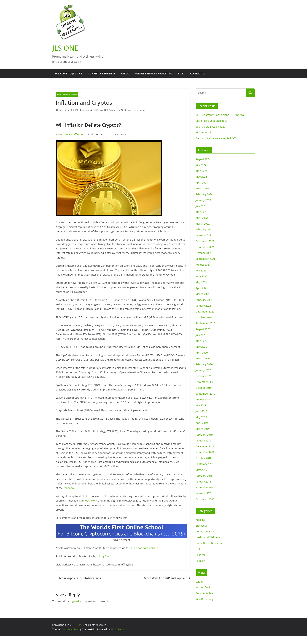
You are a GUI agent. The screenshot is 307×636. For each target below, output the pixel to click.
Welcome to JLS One (68, 73)
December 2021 (205, 241)
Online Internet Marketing (153, 73)
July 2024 (201, 165)
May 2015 (201, 469)
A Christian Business (101, 73)
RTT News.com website (144, 548)
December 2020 (205, 311)
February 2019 (204, 434)
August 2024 (203, 159)
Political (200, 555)
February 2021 (204, 299)
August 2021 (203, 264)
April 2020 (202, 352)
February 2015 (204, 475)
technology (90, 500)
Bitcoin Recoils (204, 132)
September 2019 (205, 393)
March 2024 (203, 188)
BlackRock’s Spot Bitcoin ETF (212, 120)
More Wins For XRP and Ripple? (165, 578)
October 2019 (204, 387)
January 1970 (203, 493)
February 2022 (204, 229)
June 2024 (201, 171)
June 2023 (201, 212)
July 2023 (201, 206)
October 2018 (204, 458)
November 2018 (205, 452)
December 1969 (205, 499)
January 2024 (203, 200)
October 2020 (204, 317)
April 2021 (202, 288)
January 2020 (203, 370)
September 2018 (205, 464)
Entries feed (203, 587)
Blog (181, 73)
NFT (198, 549)
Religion (200, 560)
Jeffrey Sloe (103, 556)
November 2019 (205, 382)
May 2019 (201, 417)
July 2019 (201, 405)
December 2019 (205, 376)
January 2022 (203, 235)
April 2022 (202, 217)
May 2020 (201, 346)
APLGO (125, 73)
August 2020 (203, 329)
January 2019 (203, 440)
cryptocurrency (139, 110)
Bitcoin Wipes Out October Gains (78, 578)
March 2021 (203, 294)
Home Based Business (67, 94)
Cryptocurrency (205, 531)
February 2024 (204, 194)
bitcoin (127, 110)
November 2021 (205, 247)
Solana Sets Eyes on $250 (210, 126)
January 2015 (203, 481)
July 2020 (201, 335)
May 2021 (201, 282)
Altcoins (200, 519)
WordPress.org (204, 599)
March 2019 (203, 428)
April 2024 (202, 182)
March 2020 (203, 358)
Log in (199, 581)
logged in (76, 601)
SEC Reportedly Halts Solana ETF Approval (220, 115)
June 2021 (201, 276)
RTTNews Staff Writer (72, 134)
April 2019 (202, 423)
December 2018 (205, 446)
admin (85, 110)
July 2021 (201, 270)
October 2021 (204, 253)
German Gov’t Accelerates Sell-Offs (216, 138)
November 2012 (205, 487)
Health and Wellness (208, 537)
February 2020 (204, 364)
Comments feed (205, 593)
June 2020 (201, 341)
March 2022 (203, 223)
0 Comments (113, 110)
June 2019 (201, 411)
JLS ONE (65, 48)
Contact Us (198, 73)
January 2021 (203, 305)
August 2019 (203, 399)
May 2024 (201, 176)
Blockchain (202, 525)
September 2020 (205, 323)
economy (68, 488)
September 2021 (205, 258)
